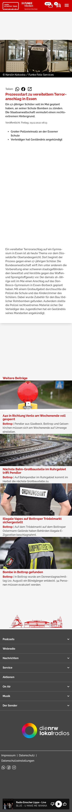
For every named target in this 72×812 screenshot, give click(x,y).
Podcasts (8, 639)
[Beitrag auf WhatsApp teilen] (17, 89)
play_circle (59, 804)
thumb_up (65, 804)
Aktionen (8, 677)
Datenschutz (27, 755)
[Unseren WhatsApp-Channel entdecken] (3, 767)
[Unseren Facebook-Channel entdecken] (9, 767)
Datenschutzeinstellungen (17, 760)
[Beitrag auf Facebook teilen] (23, 89)
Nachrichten (11, 658)
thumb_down (53, 804)
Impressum (8, 755)
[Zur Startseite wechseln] (11, 6)
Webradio (9, 648)
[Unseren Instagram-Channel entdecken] (14, 767)
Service (7, 667)
